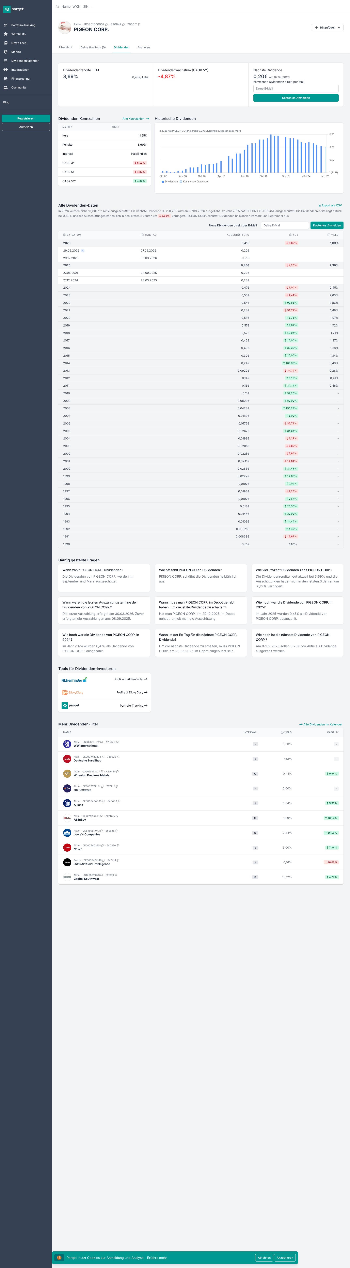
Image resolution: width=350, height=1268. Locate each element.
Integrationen (20, 69)
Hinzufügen (327, 27)
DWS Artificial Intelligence (92, 864)
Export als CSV (331, 205)
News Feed (19, 43)
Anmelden (26, 127)
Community (19, 87)
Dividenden (121, 47)
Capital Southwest (86, 878)
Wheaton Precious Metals (91, 775)
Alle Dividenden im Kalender (322, 724)
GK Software (82, 790)
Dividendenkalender (24, 60)
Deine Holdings (93, 47)
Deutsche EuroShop (87, 760)
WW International (86, 745)
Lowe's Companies (87, 834)
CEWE (78, 849)
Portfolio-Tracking (23, 25)
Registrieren (25, 118)
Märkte (16, 51)
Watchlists (18, 34)
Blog (6, 102)
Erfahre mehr (157, 1258)
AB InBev (80, 819)
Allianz (78, 804)
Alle (133, 118)
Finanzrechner (20, 78)
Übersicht (65, 47)
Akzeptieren (285, 1257)
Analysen (143, 47)
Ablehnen (264, 1257)
